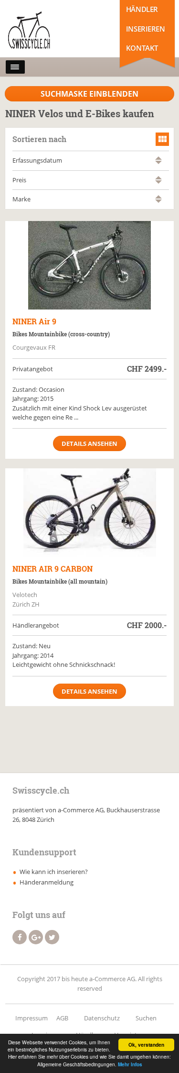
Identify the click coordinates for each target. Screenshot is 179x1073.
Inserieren (145, 28)
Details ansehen (89, 443)
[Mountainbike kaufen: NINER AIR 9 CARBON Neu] (89, 512)
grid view (162, 139)
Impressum (31, 1018)
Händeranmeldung (47, 882)
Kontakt (142, 48)
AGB (62, 1018)
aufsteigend (158, 158)
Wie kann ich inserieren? (54, 871)
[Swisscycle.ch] (47, 31)
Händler (142, 9)
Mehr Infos (130, 1064)
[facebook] (19, 937)
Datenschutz (102, 1018)
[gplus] (36, 937)
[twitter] (52, 937)
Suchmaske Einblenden (89, 93)
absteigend (158, 162)
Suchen (146, 1018)
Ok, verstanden (146, 1044)
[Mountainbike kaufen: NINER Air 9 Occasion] (89, 265)
